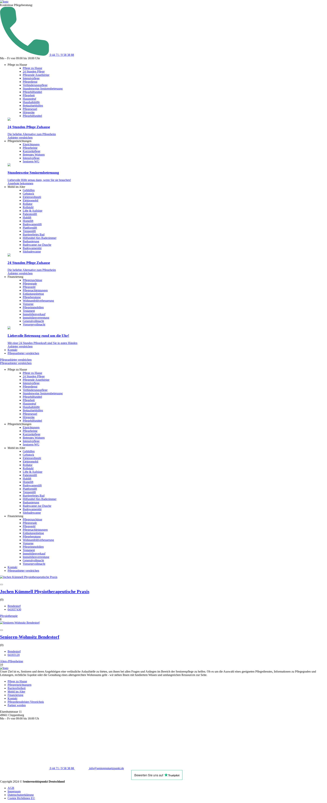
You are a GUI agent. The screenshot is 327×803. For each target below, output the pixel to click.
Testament (29, 310)
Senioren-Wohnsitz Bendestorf (29, 636)
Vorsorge (28, 304)
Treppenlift (29, 231)
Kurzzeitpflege (31, 151)
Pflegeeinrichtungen (19, 684)
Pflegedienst (30, 81)
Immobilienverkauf (34, 314)
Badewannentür (32, 248)
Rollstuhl (28, 207)
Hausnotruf (29, 98)
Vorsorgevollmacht (34, 324)
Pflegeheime (30, 147)
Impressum (14, 791)
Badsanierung (31, 241)
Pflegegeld (29, 287)
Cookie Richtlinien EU (21, 798)
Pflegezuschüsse (32, 280)
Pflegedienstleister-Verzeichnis (26, 701)
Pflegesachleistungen (35, 290)
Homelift (28, 220)
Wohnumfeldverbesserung (38, 300)
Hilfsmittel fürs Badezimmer (39, 238)
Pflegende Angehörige (36, 74)
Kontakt (12, 349)
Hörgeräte (29, 112)
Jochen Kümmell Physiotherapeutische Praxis (44, 591)
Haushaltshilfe (31, 102)
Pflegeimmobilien (33, 307)
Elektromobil (30, 200)
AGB (11, 788)
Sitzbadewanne (32, 251)
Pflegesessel (30, 109)
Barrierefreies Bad (33, 234)
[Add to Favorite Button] (1, 584)
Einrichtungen (31, 144)
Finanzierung (15, 695)
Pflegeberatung (32, 297)
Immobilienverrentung (36, 317)
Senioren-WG (31, 161)
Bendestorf (14, 606)
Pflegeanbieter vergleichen (23, 353)
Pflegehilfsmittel (32, 92)
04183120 (14, 654)
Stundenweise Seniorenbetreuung (43, 88)
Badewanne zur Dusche (37, 244)
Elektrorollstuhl (32, 197)
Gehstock (28, 193)
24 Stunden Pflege (34, 71)
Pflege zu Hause (32, 68)
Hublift (27, 217)
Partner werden (17, 705)
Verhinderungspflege (35, 85)
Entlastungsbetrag (33, 293)
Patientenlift (30, 214)
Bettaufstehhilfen (33, 105)
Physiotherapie (9, 615)
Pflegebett (29, 95)
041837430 (14, 609)
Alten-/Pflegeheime (11, 661)
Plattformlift (30, 227)
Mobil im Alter (16, 691)
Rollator (27, 203)
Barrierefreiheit (17, 688)
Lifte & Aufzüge (32, 210)
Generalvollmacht (33, 321)
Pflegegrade (30, 283)
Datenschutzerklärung (21, 794)
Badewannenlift (32, 224)
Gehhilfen (29, 190)
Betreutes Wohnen (34, 154)
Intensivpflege (31, 78)
